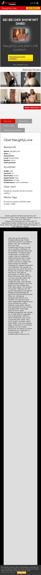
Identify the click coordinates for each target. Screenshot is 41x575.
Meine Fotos (23, 121)
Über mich (8, 121)
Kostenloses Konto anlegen (17, 58)
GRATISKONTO (32, 8)
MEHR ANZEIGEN (32, 108)
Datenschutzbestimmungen (8, 572)
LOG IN (33, 3)
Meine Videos (9, 126)
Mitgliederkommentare (12, 130)
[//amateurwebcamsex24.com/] (8, 3)
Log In (26, 64)
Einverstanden (22, 572)
